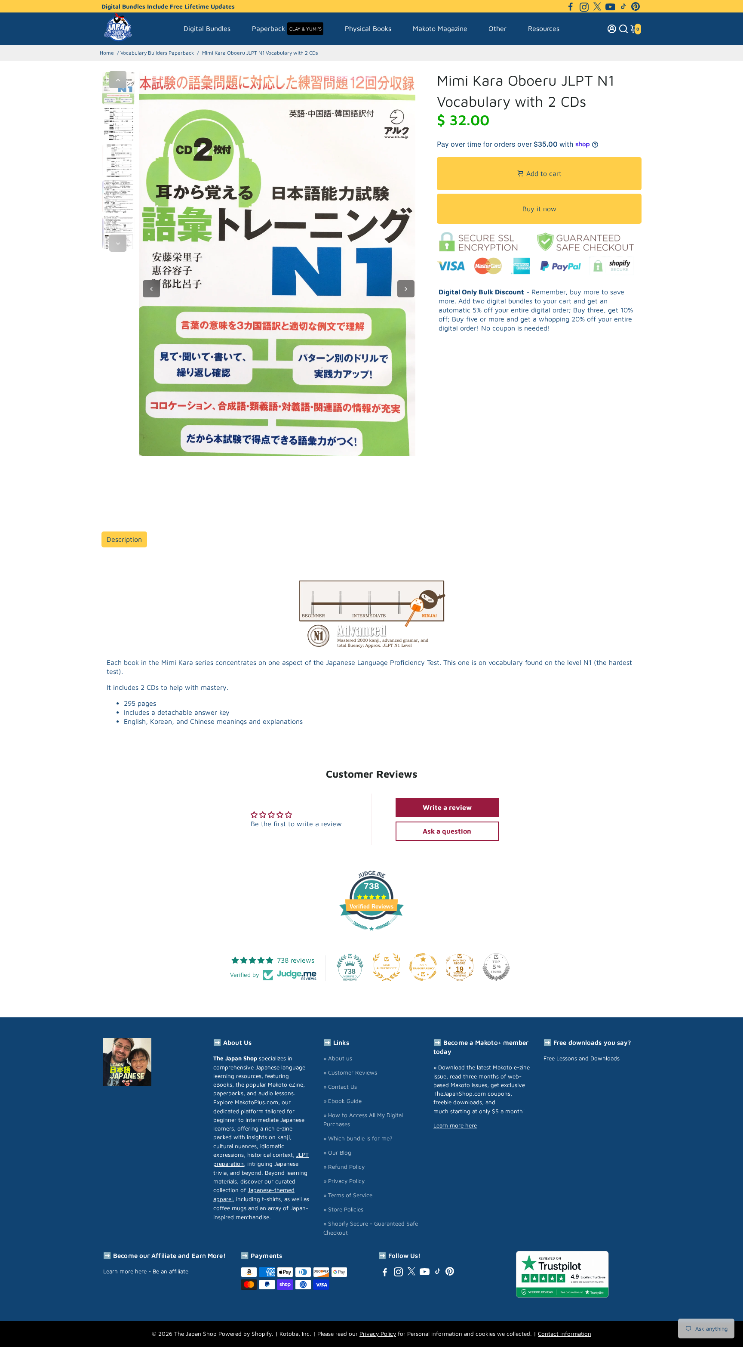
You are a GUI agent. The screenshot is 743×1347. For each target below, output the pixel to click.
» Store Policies (343, 1209)
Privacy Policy (377, 1333)
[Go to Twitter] (597, 6)
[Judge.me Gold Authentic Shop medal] (386, 967)
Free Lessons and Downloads (581, 1058)
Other (497, 28)
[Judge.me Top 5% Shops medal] (496, 967)
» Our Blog (337, 1152)
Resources (543, 28)
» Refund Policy (344, 1166)
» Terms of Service (347, 1195)
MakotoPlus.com (256, 1102)
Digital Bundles (207, 28)
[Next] (117, 243)
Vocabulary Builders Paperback (157, 52)
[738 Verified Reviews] (371, 935)
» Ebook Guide (342, 1100)
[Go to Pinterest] (635, 6)
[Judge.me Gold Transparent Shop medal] (423, 967)
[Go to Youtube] (610, 6)
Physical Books (368, 28)
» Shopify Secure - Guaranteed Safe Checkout (370, 1228)
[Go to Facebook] (570, 6)
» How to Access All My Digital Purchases (363, 1120)
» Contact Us (340, 1086)
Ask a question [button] (447, 831)
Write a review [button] (447, 807)
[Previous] (117, 79)
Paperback (287, 28)
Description (124, 539)
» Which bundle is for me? (358, 1138)
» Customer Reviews (350, 1072)
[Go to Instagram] (584, 6)
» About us (337, 1058)
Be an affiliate (170, 1271)
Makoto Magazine (440, 28)
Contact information (564, 1333)
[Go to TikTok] (623, 6)
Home (107, 52)
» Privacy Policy (344, 1180)
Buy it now (539, 209)
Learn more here (455, 1125)
